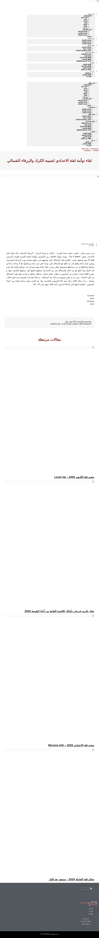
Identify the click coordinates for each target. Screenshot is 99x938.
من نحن (92, 71)
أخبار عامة (84, 17)
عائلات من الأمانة (86, 69)
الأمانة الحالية (87, 64)
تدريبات (85, 28)
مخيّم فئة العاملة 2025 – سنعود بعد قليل (71, 879)
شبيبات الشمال (82, 35)
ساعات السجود (86, 47)
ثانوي (85, 22)
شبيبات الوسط (82, 31)
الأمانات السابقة (86, 66)
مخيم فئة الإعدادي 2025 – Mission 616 (71, 745)
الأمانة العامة (87, 15)
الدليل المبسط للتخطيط (84, 61)
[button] (63, 80)
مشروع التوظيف (86, 54)
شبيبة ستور (87, 55)
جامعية (85, 24)
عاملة (85, 26)
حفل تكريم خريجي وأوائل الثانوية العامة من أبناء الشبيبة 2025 (59, 611)
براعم (85, 19)
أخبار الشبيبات (87, 29)
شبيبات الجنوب (82, 33)
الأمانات (92, 62)
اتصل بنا (88, 76)
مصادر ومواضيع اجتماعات (83, 119)
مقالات (89, 105)
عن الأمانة (88, 73)
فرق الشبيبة (91, 38)
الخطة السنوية (87, 59)
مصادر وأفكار (90, 45)
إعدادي (85, 21)
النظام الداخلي (86, 74)
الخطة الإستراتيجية (85, 57)
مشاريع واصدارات (89, 52)
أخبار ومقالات (90, 14)
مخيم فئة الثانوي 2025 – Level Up (74, 477)
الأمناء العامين (87, 67)
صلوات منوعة (87, 48)
